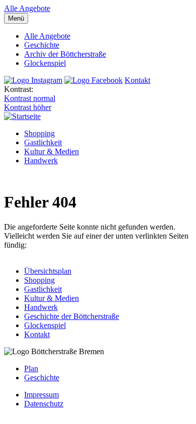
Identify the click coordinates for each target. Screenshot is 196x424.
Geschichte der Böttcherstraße (71, 316)
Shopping (39, 133)
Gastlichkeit (43, 142)
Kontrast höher (27, 107)
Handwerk (41, 160)
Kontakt (137, 80)
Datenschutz (43, 403)
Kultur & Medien (51, 151)
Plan (31, 368)
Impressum (41, 394)
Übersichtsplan (47, 271)
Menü (16, 18)
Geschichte (41, 45)
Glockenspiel (45, 63)
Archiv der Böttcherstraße (65, 54)
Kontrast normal (29, 98)
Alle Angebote (27, 8)
